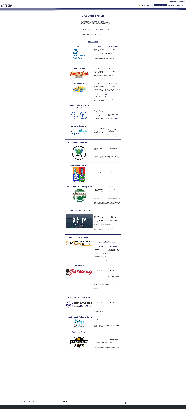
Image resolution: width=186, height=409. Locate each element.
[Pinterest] (69, 402)
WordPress (74, 407)
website (110, 224)
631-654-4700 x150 (99, 29)
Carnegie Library (14, 0)
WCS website (101, 157)
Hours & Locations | (34, 401)
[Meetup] (68, 402)
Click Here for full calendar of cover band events (107, 242)
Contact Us (35, 1)
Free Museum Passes (97, 34)
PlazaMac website (100, 322)
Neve (67, 407)
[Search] (125, 403)
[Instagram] (64, 402)
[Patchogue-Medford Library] (7, 5)
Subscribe (39, 401)
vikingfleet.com (98, 231)
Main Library (3, 0)
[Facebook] (63, 402)
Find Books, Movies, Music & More (177, 1)
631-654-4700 (36, 0)
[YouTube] (66, 402)
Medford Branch (25, 0)
